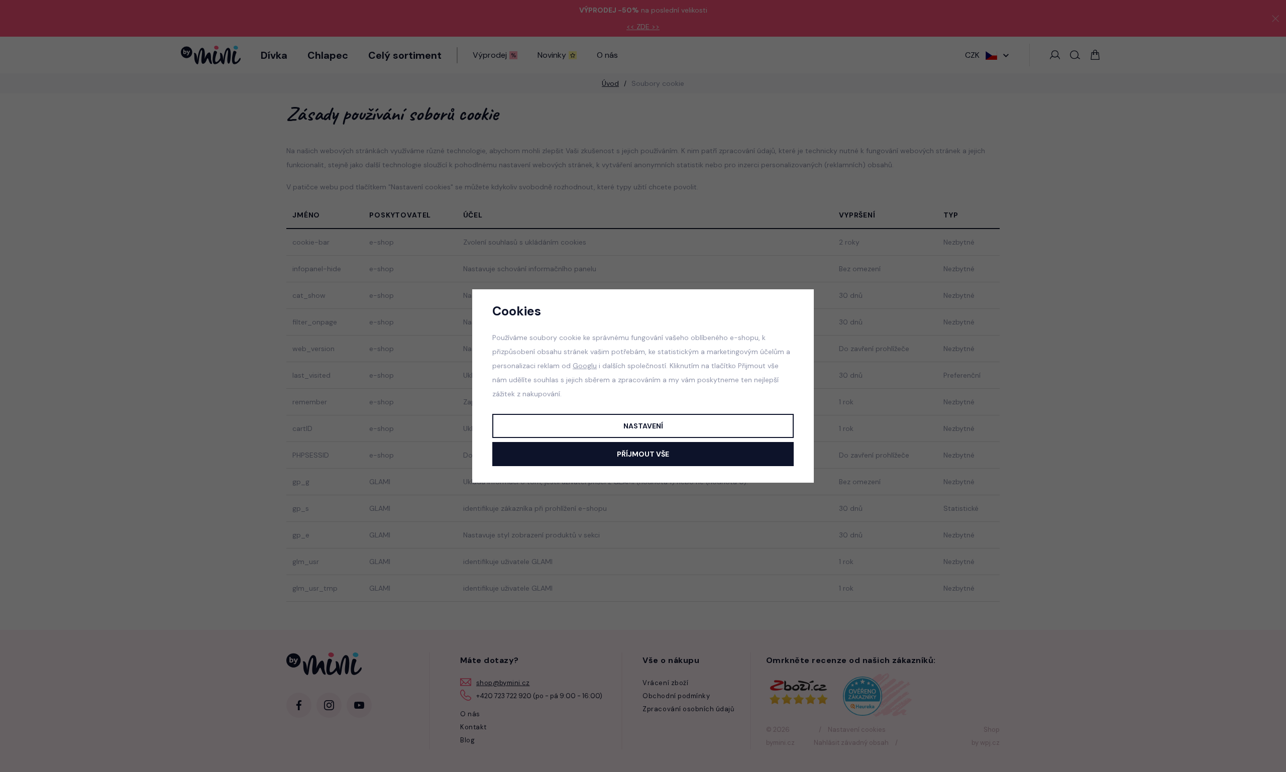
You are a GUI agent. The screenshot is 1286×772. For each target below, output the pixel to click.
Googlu (585, 365)
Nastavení (643, 425)
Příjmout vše (643, 454)
